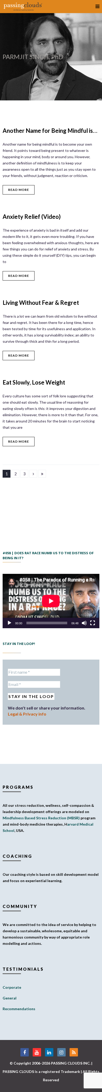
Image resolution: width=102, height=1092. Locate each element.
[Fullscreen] (92, 623)
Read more (18, 190)
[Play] (9, 623)
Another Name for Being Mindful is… (50, 130)
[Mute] (84, 623)
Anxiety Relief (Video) (32, 216)
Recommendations (19, 1009)
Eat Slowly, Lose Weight (34, 382)
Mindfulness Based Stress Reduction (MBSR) (41, 818)
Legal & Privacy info (27, 713)
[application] (51, 601)
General (9, 998)
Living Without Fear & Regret (41, 302)
